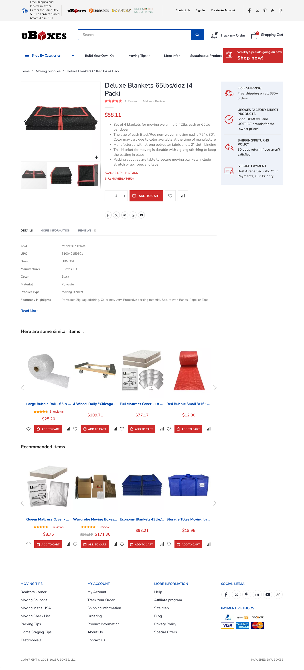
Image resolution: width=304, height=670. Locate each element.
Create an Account (223, 10)
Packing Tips (31, 624)
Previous (22, 387)
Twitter (116, 215)
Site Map (161, 608)
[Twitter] (257, 10)
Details (27, 231)
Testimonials (31, 640)
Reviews (86, 231)
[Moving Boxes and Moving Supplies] (44, 36)
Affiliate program (168, 600)
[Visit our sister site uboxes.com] (77, 10)
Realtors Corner (34, 592)
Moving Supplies (48, 71)
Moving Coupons (34, 600)
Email (141, 215)
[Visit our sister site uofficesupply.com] (121, 10)
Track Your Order (101, 600)
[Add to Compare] (68, 429)
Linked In (257, 594)
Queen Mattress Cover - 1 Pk (48, 519)
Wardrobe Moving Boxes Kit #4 (95, 519)
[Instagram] (280, 10)
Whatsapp (133, 215)
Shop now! (250, 58)
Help (158, 592)
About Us (95, 632)
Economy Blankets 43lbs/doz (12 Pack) (142, 519)
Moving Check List (35, 616)
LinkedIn (124, 215)
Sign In (200, 10)
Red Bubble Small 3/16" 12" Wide (188, 404)
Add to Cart (50, 429)
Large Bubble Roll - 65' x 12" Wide (48, 404)
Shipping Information (104, 608)
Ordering (94, 616)
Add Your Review (153, 101)
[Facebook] (249, 10)
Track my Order (233, 35)
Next (215, 387)
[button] (96, 157)
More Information (55, 231)
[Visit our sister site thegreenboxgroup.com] (143, 10)
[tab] (27, 231)
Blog (158, 616)
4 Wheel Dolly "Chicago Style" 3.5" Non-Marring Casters (95, 404)
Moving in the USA (36, 608)
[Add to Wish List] (28, 429)
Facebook (108, 215)
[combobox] (136, 35)
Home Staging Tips (36, 632)
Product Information (103, 624)
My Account (96, 592)
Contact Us (183, 10)
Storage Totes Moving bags (188, 519)
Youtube (267, 594)
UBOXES (277, 660)
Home (25, 71)
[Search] (197, 35)
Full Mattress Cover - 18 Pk (142, 404)
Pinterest (246, 594)
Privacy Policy (165, 624)
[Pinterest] (265, 10)
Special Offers (165, 632)
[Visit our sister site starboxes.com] (99, 10)
